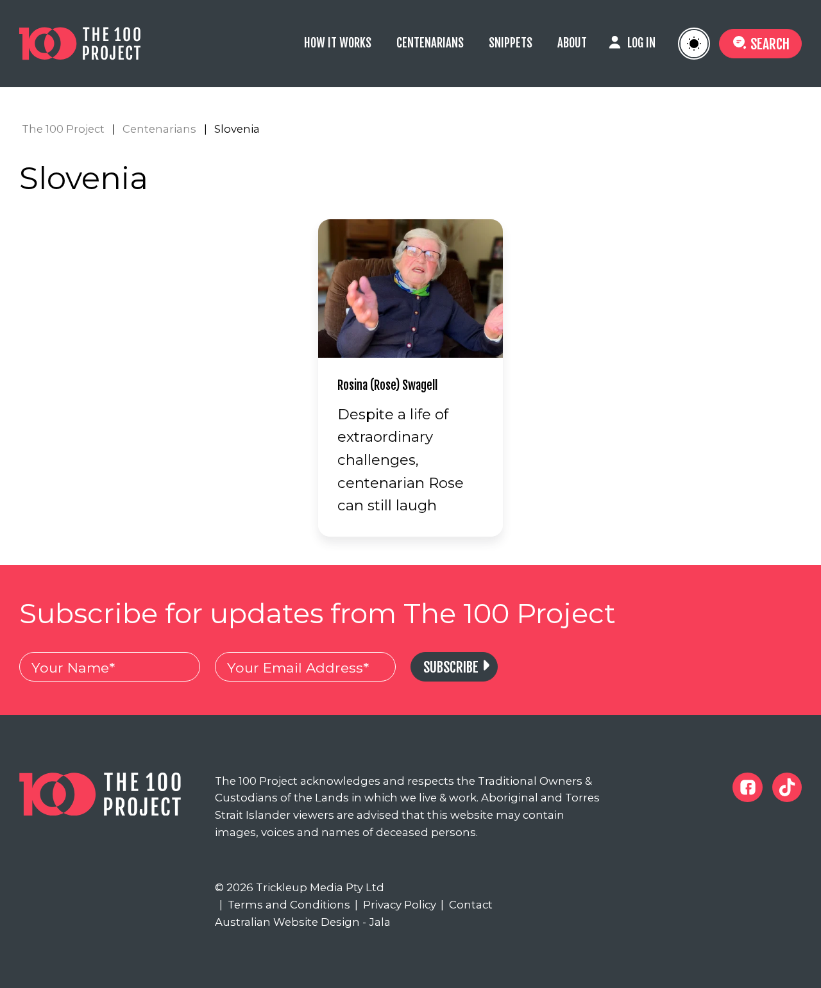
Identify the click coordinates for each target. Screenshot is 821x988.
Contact (466, 904)
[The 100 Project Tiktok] (787, 787)
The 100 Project (63, 128)
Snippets (510, 43)
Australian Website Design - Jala (303, 922)
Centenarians (430, 43)
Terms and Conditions (284, 904)
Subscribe (450, 667)
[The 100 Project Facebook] (747, 787)
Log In (641, 43)
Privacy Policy (395, 904)
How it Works (337, 43)
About (572, 43)
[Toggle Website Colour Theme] (694, 44)
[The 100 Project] (100, 43)
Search (770, 44)
